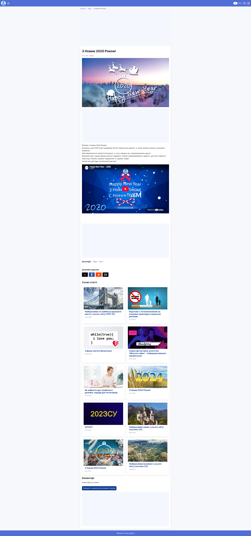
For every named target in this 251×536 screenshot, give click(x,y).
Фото (101, 262)
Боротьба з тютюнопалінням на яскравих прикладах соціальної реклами (145, 314)
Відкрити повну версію (125, 533)
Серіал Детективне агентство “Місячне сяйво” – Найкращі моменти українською (147, 353)
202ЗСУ (89, 427)
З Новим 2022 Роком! (95, 468)
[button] (85, 274)
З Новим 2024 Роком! (139, 390)
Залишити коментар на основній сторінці (99, 488)
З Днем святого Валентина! (98, 351)
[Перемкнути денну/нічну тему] (244, 3)
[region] (125, 27)
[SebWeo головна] (3, 3)
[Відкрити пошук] (248, 3)
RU (240, 3)
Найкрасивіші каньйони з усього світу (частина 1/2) (145, 465)
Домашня (83, 8)
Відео (89, 8)
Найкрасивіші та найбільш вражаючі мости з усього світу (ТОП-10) (103, 312)
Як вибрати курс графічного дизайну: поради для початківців (101, 391)
